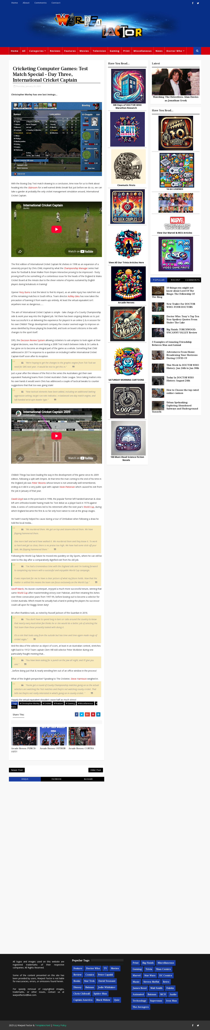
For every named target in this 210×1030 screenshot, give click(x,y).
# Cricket (47, 703)
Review (77, 974)
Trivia (149, 969)
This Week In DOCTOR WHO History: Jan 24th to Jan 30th (182, 367)
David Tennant (106, 981)
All (23, 50)
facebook (56, 779)
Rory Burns (24, 292)
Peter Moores (39, 482)
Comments (40, 2)
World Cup (89, 506)
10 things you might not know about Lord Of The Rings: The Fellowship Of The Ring (173, 292)
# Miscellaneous (85, 703)
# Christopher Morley (30, 703)
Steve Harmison (79, 678)
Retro (166, 981)
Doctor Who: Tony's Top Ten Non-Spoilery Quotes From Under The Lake (182, 319)
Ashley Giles (74, 296)
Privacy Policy (59, 1025)
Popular (159, 279)
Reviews (55, 50)
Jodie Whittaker (106, 987)
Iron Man (171, 1000)
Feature (77, 968)
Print (126, 50)
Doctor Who (174, 50)
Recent (175, 279)
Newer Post (17, 770)
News (159, 50)
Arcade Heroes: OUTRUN (52, 748)
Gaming (114, 50)
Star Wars (149, 975)
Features (70, 50)
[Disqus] (56, 823)
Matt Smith (156, 988)
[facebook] (192, 3)
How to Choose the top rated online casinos (182, 392)
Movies (84, 50)
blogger (88, 779)
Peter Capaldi (105, 974)
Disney (77, 987)
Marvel (137, 975)
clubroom (33, 187)
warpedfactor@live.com (24, 995)
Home (14, 2)
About (26, 2)
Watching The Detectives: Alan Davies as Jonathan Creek (175, 98)
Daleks (170, 988)
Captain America (82, 1000)
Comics (89, 974)
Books (76, 981)
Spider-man (100, 993)
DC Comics (165, 975)
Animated (138, 994)
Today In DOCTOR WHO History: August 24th (180, 379)
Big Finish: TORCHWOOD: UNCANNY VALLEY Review (181, 331)
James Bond (140, 988)
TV (105, 968)
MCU (163, 994)
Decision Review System (33, 340)
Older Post (95, 770)
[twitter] (198, 3)
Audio (173, 994)
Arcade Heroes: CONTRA (81, 748)
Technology (139, 1000)
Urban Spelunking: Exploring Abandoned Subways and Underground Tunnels (175, 407)
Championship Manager (76, 268)
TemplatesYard (42, 1025)
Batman (89, 987)
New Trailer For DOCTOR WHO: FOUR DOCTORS (180, 305)
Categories (36, 50)
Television (99, 50)
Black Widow (103, 1000)
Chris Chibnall (81, 993)
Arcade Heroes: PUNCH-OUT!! (23, 750)
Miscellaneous (143, 50)
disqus (25, 779)
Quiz (116, 1000)
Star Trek (89, 981)
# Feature (58, 703)
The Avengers (141, 1007)
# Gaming (70, 703)
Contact (56, 2)
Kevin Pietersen (67, 486)
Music (136, 981)
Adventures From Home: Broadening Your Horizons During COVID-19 (182, 355)
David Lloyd (17, 498)
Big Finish (148, 962)
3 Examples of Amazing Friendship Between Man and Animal (172, 343)
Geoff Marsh (17, 588)
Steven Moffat (151, 981)
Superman (156, 1000)
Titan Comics (163, 969)
